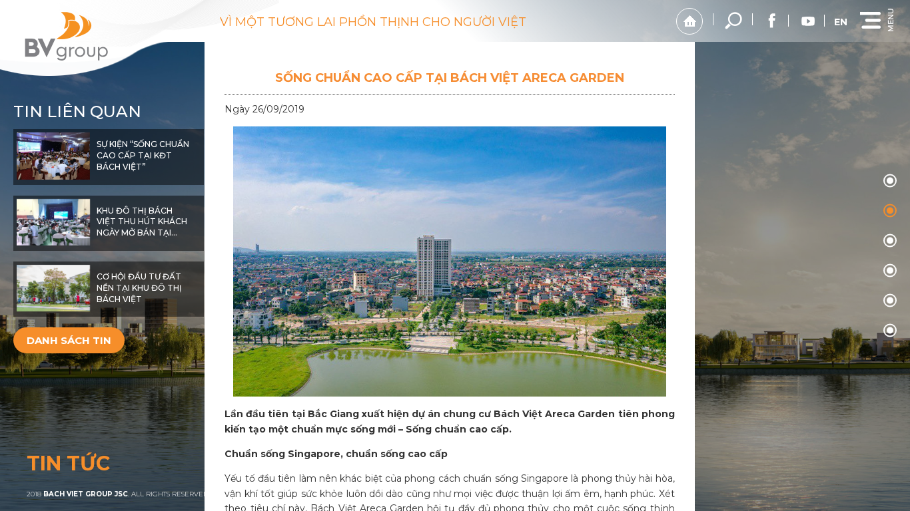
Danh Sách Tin (69, 340)
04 (890, 300)
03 (890, 270)
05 (890, 330)
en (840, 22)
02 (890, 241)
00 (890, 181)
